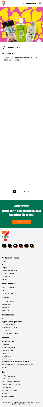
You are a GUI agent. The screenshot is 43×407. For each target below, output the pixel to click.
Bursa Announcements (9, 347)
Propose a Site (6, 330)
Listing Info (5, 353)
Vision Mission (6, 305)
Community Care (7, 293)
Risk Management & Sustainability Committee (17, 365)
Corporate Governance (9, 390)
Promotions (6, 276)
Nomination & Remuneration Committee (15, 362)
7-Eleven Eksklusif (8, 273)
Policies (4, 367)
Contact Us (5, 393)
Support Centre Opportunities (12, 322)
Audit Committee (7, 359)
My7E (4, 262)
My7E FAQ (5, 379)
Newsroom (5, 310)
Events (4, 290)
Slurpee (4, 268)
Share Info (5, 345)
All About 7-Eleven (8, 302)
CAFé (3, 265)
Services (4, 279)
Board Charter (6, 356)
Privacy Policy (6, 387)
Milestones (5, 307)
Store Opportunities (8, 324)
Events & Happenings (9, 288)
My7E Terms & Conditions (11, 382)
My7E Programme (8, 376)
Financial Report (7, 350)
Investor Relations (8, 342)
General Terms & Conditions (11, 384)
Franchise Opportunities (10, 333)
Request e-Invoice (8, 396)
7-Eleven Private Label (9, 270)
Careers (4, 319)
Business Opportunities (10, 327)
